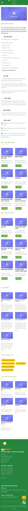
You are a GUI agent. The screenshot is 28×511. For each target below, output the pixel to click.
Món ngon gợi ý (21, 363)
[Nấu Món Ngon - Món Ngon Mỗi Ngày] (14, 2)
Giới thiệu (3, 454)
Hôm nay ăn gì (5, 460)
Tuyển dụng (4, 461)
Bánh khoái (19, 157)
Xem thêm (4, 165)
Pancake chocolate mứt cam (20, 201)
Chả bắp (4, 178)
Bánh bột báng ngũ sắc (6, 157)
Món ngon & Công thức (8, 360)
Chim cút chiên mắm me (20, 249)
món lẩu (11, 123)
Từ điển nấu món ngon (8, 363)
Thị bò (3, 84)
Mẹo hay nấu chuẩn (7, 370)
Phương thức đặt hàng (7, 470)
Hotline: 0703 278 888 (6, 468)
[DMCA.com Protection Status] (6, 449)
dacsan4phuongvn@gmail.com (9, 497)
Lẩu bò (3, 227)
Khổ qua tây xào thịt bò (7, 249)
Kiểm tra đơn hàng (6, 474)
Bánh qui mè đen (6, 269)
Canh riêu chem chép (20, 227)
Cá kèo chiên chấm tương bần (21, 270)
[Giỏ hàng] (24, 498)
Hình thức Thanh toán (6, 472)
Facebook (3, 478)
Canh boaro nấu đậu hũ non (7, 200)
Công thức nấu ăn (5, 458)
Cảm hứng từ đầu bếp (8, 366)
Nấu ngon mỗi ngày (6, 456)
